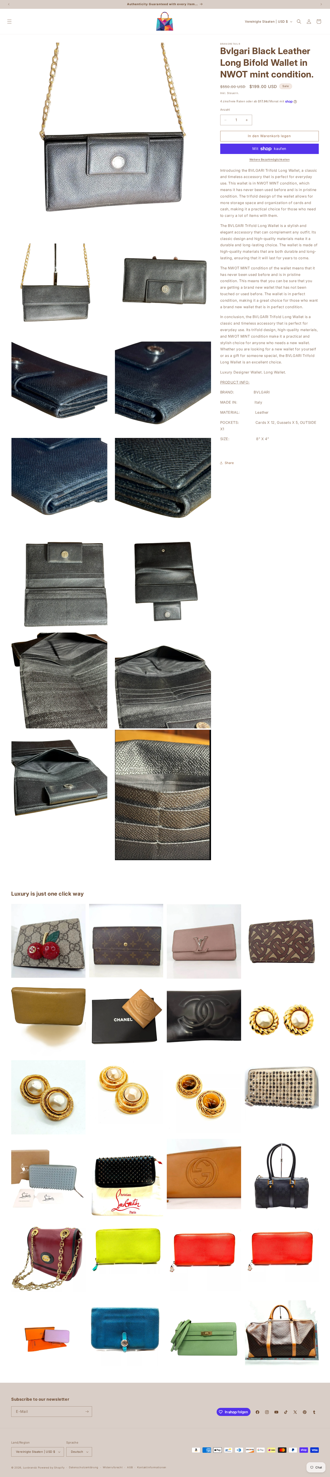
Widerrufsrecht (113, 1467)
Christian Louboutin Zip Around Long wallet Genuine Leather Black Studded (126, 1178)
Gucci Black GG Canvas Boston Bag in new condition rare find (282, 1176)
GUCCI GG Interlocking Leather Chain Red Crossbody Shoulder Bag (48, 1259)
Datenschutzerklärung (83, 1467)
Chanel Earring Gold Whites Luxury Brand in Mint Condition (282, 1018)
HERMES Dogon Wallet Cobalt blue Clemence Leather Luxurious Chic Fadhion (126, 1333)
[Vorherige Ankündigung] (9, 4)
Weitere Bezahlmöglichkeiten (269, 159)
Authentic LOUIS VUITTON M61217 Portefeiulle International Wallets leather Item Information (126, 941)
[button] (9, 21)
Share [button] (229, 463)
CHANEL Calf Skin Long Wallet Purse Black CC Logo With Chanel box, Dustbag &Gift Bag (204, 1016)
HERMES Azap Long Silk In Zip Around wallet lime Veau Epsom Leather (126, 1247)
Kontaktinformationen (151, 1467)
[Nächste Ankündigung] (321, 4)
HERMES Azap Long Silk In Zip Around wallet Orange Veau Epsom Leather (204, 1256)
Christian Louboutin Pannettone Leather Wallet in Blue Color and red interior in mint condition (48, 1176)
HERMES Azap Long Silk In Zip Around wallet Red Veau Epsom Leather (282, 1251)
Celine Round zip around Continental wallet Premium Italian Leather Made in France (48, 1019)
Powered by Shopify (51, 1467)
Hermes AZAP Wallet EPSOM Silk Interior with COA (48, 1337)
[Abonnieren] (87, 1411)
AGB (130, 1467)
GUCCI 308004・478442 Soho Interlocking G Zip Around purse (204, 1174)
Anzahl (225, 110)
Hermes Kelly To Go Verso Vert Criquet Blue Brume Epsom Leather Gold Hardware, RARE (204, 1337)
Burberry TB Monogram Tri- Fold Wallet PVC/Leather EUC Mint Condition (282, 941)
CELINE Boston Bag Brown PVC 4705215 (282, 1332)
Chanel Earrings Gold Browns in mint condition (204, 1097)
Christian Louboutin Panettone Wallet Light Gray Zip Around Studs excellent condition (282, 1090)
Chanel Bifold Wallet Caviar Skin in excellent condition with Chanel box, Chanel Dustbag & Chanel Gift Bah (126, 1019)
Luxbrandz (30, 1467)
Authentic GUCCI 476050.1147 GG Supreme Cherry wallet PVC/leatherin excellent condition (48, 941)
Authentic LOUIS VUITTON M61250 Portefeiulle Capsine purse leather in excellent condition (204, 941)
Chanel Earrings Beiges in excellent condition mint (48, 1097)
